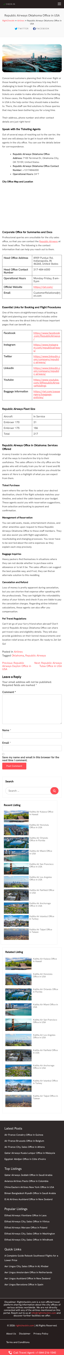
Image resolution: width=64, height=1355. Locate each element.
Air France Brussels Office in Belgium (24, 1140)
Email (5, 742)
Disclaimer (25, 1333)
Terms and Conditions (18, 1342)
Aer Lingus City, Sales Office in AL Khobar (26, 1266)
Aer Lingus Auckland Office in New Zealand (27, 1278)
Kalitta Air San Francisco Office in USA (41, 865)
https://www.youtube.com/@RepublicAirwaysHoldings (46, 382)
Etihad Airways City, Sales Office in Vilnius (27, 1221)
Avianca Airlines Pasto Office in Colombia (26, 1181)
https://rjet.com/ (43, 287)
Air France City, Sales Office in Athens (24, 1146)
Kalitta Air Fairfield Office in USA (41, 891)
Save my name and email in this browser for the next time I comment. (30, 759)
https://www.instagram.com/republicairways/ (46, 347)
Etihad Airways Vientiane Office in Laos (25, 1215)
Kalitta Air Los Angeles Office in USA (40, 878)
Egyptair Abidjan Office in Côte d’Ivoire (25, 1159)
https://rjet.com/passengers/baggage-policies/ (46, 394)
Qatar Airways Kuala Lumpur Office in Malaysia (29, 1153)
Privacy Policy (40, 1333)
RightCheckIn (8, 20)
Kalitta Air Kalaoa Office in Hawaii (41, 813)
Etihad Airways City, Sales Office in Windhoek (28, 1239)
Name (5, 730)
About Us (11, 1333)
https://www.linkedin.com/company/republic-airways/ (46, 359)
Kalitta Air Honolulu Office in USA (39, 826)
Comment (9, 692)
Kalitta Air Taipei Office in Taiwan (40, 931)
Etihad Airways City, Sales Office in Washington (29, 1233)
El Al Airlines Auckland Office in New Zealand (28, 1199)
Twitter (23, 28)
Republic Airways (48, 241)
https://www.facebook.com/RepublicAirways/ (46, 336)
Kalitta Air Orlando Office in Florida (38, 839)
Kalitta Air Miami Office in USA (40, 852)
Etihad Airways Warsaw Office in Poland (25, 1227)
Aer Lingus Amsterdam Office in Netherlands (28, 1272)
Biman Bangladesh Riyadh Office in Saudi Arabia (30, 1193)
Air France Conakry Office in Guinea (23, 1134)
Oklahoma (18, 655)
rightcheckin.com (24, 1325)
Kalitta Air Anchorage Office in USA (40, 904)
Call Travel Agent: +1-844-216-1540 (34, 1352)
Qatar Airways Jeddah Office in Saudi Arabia (28, 1175)
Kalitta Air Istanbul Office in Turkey (41, 917)
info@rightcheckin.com (43, 1312)
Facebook (42, 28)
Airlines (20, 20)
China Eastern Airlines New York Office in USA (29, 1187)
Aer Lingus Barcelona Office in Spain (23, 1284)
